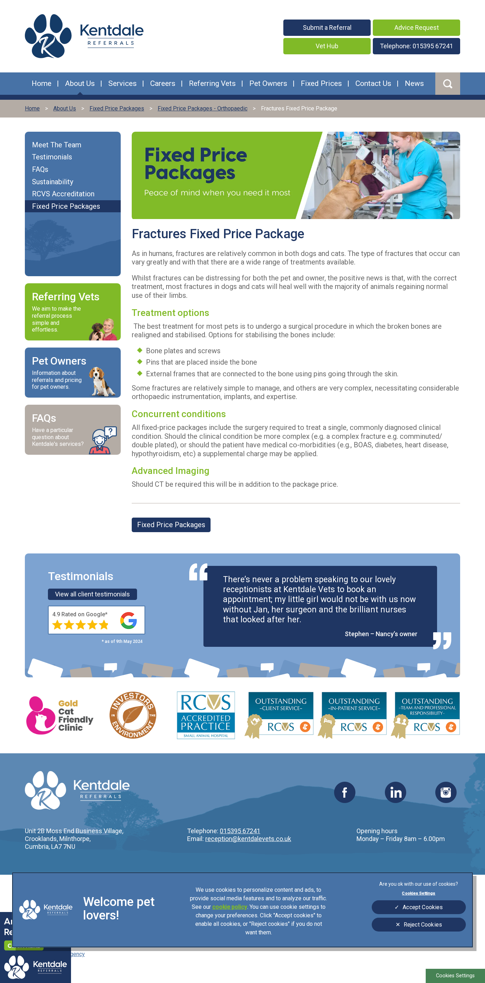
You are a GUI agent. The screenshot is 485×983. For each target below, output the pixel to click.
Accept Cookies (423, 907)
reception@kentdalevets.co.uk (248, 838)
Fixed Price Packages (171, 524)
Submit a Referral (327, 27)
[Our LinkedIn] (395, 800)
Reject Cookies (423, 924)
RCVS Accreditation (63, 194)
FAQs (40, 169)
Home (41, 83)
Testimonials (52, 157)
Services (122, 83)
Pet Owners (268, 83)
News (414, 83)
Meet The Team (56, 145)
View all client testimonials (92, 594)
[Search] (447, 83)
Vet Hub (327, 46)
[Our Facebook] (345, 800)
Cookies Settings (455, 976)
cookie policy (229, 906)
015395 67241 (240, 831)
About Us (80, 83)
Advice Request (416, 27)
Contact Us (373, 83)
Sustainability (52, 182)
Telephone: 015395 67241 (416, 46)
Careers (162, 83)
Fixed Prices (321, 83)
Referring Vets (212, 83)
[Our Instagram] (446, 800)
